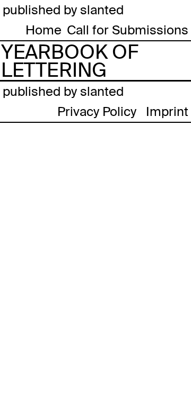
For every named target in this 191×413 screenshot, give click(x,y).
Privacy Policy (96, 111)
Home (43, 30)
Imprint (167, 111)
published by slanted (63, 10)
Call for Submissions (127, 30)
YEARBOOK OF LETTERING (69, 61)
